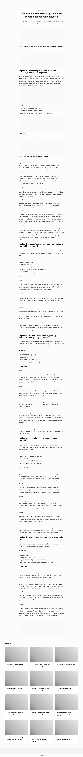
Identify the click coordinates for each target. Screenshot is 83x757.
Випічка (27, 2)
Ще (73, 2)
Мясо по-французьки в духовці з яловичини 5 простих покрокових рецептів (65, 714)
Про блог (16, 750)
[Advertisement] (41, 36)
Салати (69, 2)
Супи (53, 2)
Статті (41, 755)
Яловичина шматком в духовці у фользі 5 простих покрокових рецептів (40, 739)
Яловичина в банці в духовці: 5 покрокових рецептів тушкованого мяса (16, 714)
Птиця (43, 2)
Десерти (33, 2)
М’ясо (39, 2)
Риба (49, 2)
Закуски (58, 2)
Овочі (63, 2)
